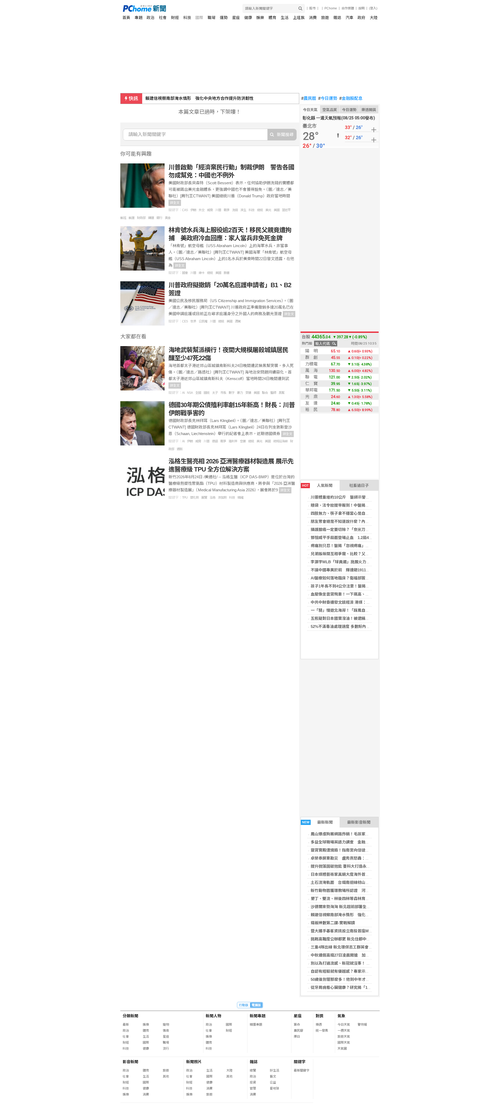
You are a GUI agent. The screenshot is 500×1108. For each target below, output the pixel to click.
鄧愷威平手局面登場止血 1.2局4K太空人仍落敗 (353, 537)
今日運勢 (327, 98)
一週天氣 (344, 1030)
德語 (215, 441)
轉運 (151, 218)
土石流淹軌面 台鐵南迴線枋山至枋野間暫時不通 (354, 882)
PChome (330, 8)
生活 (285, 17)
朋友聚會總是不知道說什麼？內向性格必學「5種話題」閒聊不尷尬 (368, 521)
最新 (126, 1024)
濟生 (243, 210)
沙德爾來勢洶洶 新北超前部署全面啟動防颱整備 (352, 906)
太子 (215, 393)
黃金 (168, 218)
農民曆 (308, 98)
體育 (272, 17)
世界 (193, 321)
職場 (211, 17)
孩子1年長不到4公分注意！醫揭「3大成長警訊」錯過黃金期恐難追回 (370, 586)
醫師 (273, 393)
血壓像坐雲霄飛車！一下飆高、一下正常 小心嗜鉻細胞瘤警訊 (365, 594)
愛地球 (274, 1088)
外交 (201, 210)
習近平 (286, 210)
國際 (199, 17)
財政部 (141, 218)
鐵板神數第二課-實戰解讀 (333, 923)
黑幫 (281, 393)
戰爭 (226, 210)
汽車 (349, 17)
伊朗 (193, 210)
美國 (276, 210)
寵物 (166, 1024)
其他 (166, 1076)
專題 (138, 17)
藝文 (273, 1076)
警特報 (362, 1024)
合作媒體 (347, 8)
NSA (190, 393)
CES (185, 321)
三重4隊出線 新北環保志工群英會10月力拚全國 (351, 947)
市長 (223, 393)
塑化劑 (194, 497)
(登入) (373, 8)
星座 (236, 17)
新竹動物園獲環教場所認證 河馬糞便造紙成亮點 (354, 890)
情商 (166, 1030)
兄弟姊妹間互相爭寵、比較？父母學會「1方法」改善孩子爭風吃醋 (368, 554)
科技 (187, 17)
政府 (361, 17)
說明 (361, 8)
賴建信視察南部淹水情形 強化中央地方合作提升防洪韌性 (199, 98)
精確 (240, 497)
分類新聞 (130, 1016)
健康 (248, 17)
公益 (273, 1082)
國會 (185, 273)
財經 (175, 17)
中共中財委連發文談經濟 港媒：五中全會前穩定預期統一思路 (364, 602)
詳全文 (174, 203)
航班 (123, 218)
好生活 (274, 1070)
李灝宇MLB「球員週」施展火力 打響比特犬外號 (354, 562)
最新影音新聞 (359, 822)
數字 (231, 393)
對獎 (319, 1016)
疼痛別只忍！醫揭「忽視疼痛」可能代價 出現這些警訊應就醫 (365, 545)
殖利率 (233, 441)
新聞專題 (257, 1016)
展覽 (204, 497)
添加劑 (222, 497)
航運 (131, 218)
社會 (163, 17)
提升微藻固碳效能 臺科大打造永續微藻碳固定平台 (354, 866)
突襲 (248, 393)
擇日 (297, 1036)
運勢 (224, 17)
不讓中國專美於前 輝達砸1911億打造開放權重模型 (356, 570)
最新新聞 (317, 822)
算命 (297, 1024)
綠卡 (201, 273)
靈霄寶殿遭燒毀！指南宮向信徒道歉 (342, 850)
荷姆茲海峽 (280, 441)
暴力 (240, 393)
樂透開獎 (368, 110)
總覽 (253, 1070)
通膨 (180, 449)
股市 (312, 8)
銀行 (159, 218)
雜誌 (337, 17)
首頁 (126, 17)
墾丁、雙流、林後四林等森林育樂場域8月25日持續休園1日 (362, 898)
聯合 (265, 393)
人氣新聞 (317, 485)
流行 (166, 1048)
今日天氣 (310, 110)
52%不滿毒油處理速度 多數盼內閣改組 (344, 626)
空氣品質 (329, 110)
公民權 (203, 321)
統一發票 (322, 1030)
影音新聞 (130, 1062)
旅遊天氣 (344, 1036)
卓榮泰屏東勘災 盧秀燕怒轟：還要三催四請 (350, 858)
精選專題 (256, 1024)
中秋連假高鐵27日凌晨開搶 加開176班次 (347, 955)
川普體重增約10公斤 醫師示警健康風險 (346, 497)
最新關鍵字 (301, 1070)
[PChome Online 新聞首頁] (186, 8)
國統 (206, 393)
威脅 (210, 210)
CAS (185, 210)
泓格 (212, 497)
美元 (268, 210)
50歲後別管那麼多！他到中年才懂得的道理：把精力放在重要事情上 (369, 979)
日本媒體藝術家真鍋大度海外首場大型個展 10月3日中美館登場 (366, 874)
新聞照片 (194, 1062)
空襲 (243, 441)
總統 (260, 210)
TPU (185, 497)
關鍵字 (299, 1062)
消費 (313, 17)
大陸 (374, 17)
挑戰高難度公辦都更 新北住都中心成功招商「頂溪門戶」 (360, 939)
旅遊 (325, 17)
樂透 (319, 1024)
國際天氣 (344, 1042)
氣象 (341, 1016)
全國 (198, 393)
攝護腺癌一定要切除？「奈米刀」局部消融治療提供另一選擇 (363, 529)
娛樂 (260, 17)
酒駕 (238, 321)
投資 (253, 1082)
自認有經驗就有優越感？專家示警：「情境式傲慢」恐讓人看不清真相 (370, 971)
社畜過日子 (359, 485)
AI (183, 393)
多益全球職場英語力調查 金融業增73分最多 (350, 842)
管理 (253, 1088)
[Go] (300, 8)
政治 (150, 17)
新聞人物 (213, 1016)
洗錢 (235, 210)
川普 (218, 210)
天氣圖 (342, 1048)
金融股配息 (350, 98)
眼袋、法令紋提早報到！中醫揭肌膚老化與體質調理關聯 (359, 505)
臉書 (226, 273)
